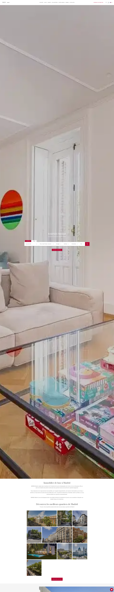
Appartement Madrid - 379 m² (106, 477)
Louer (45, 2)
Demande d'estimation (98, 2)
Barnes (67, 2)
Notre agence (62, 2)
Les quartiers (55, 2)
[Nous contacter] (111, 589)
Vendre (49, 2)
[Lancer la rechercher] (87, 244)
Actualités (72, 2)
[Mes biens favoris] (106, 2)
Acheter (41, 2)
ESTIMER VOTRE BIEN (57, 249)
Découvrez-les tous (57, 579)
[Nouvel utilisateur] (108, 2)
